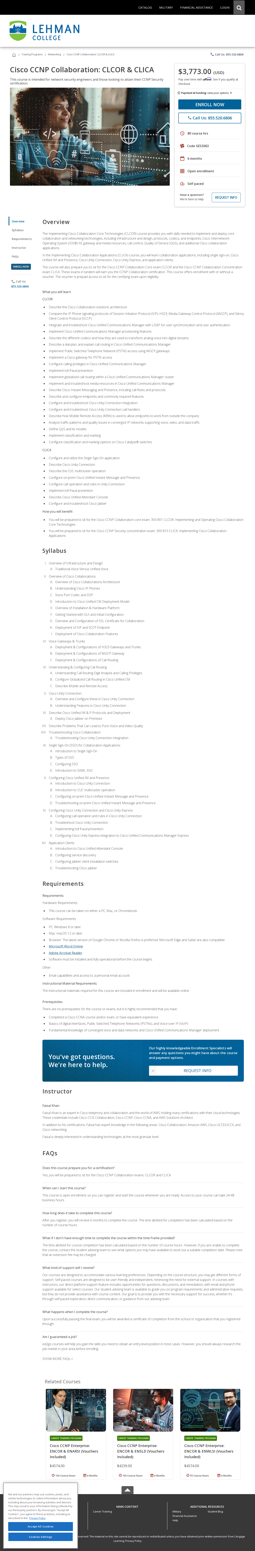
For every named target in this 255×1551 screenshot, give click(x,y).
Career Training (102, 1511)
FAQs (15, 256)
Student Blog (215, 1511)
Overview (18, 221)
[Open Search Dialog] (239, 7)
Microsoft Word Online (66, 946)
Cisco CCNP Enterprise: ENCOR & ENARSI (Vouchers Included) (74, 1451)
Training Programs (32, 54)
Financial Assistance (185, 1516)
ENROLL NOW (209, 104)
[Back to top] (127, 1505)
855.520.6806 (20, 286)
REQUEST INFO (226, 197)
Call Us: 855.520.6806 (226, 54)
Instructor (19, 248)
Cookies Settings (40, 1536)
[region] (40, 1516)
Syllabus (18, 230)
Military (177, 1511)
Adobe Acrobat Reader (65, 953)
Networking (54, 54)
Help (175, 1520)
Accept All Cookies (41, 1526)
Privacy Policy (133, 1541)
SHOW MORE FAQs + (57, 1359)
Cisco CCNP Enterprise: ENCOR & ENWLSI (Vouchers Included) (208, 1451)
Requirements (22, 239)
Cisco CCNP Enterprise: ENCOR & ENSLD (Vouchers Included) (140, 1451)
